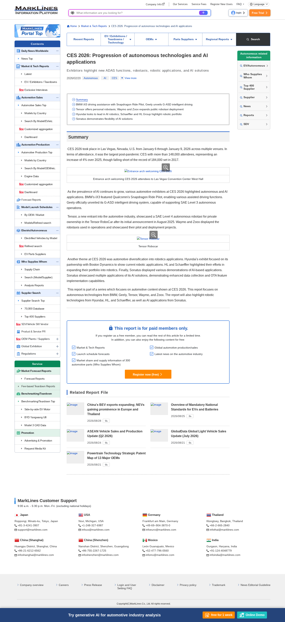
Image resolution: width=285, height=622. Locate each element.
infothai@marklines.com (224, 529)
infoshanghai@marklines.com (36, 554)
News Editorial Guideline (255, 584)
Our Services (180, 4)
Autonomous (91, 78)
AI (105, 78)
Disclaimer (158, 584)
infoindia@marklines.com (225, 554)
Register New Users (221, 4)
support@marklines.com (33, 529)
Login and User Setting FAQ (126, 586)
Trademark (218, 584)
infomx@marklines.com (160, 554)
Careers (64, 584)
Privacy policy (188, 584)
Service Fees (199, 4)
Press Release (93, 584)
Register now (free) (146, 374)
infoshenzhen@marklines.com (100, 554)
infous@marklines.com (96, 529)
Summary (82, 99)
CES (114, 78)
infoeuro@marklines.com (161, 529)
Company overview (31, 584)
